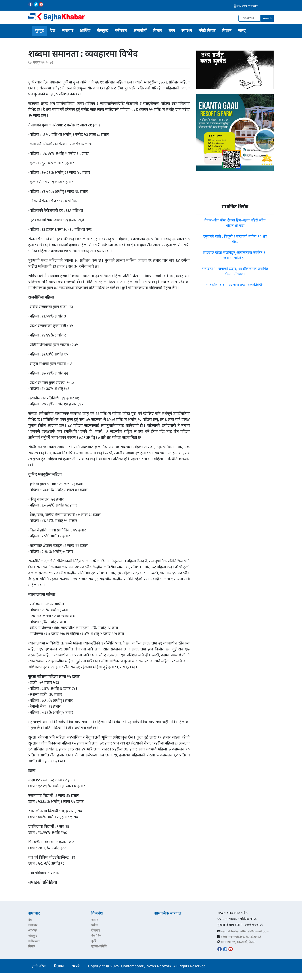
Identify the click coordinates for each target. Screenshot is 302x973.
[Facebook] (30, 4)
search (267, 18)
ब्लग (172, 30)
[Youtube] (41, 4)
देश (52, 30)
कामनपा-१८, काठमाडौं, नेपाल (238, 942)
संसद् (242, 30)
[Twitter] (36, 4)
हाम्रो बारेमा (39, 966)
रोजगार (95, 930)
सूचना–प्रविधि (99, 946)
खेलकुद (102, 30)
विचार (157, 30)
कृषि (93, 941)
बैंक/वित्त (96, 935)
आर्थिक (85, 30)
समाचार (67, 30)
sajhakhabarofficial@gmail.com (245, 931)
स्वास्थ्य (187, 30)
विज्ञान (226, 30)
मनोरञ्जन (121, 30)
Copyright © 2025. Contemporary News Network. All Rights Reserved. (148, 966)
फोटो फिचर (207, 30)
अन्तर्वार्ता (140, 30)
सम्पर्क (76, 966)
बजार (94, 920)
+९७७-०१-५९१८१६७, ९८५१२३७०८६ (241, 936)
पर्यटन (94, 925)
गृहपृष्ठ (39, 30)
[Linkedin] (225, 949)
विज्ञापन (59, 966)
